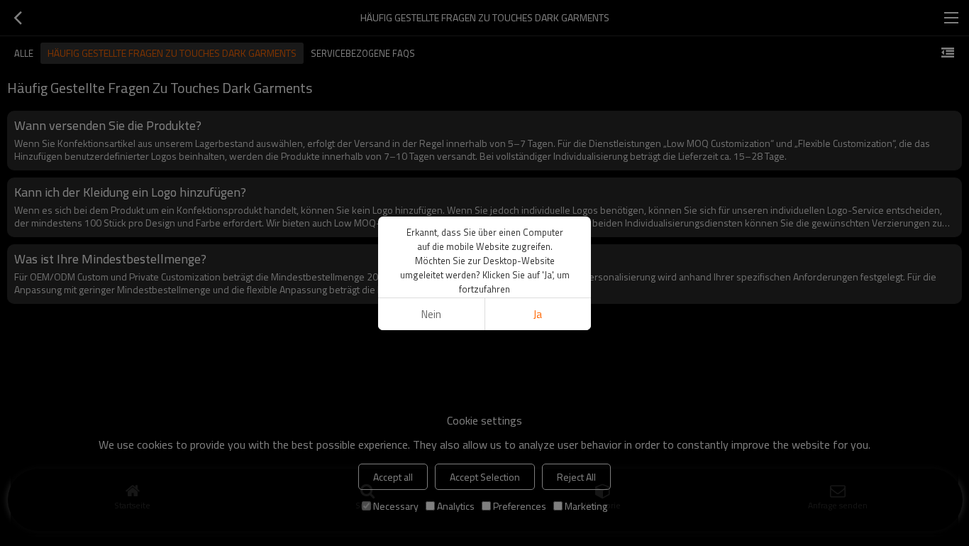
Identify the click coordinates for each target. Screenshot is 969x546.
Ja (537, 314)
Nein (431, 314)
